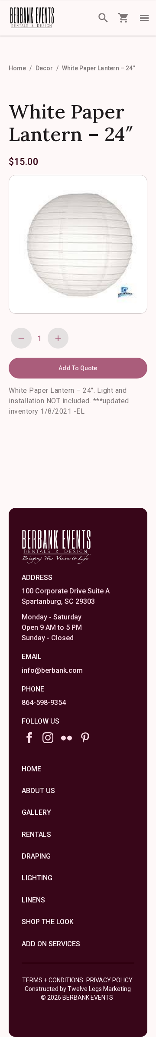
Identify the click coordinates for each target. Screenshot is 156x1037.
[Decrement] (21, 338)
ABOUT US (38, 791)
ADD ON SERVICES (51, 944)
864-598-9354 (44, 702)
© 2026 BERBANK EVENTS (77, 997)
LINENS (33, 900)
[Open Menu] (144, 17)
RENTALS (36, 834)
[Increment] (58, 338)
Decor (44, 68)
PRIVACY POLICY (109, 980)
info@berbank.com (52, 670)
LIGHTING (37, 878)
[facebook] (29, 737)
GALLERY (36, 812)
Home (17, 68)
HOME (31, 769)
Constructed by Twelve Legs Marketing (78, 988)
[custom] (66, 737)
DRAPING (36, 856)
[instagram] (47, 737)
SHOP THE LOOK (48, 922)
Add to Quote (77, 368)
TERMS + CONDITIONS (52, 980)
